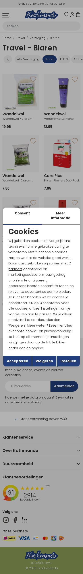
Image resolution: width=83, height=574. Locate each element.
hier (61, 325)
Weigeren (44, 361)
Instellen (68, 361)
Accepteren (17, 361)
